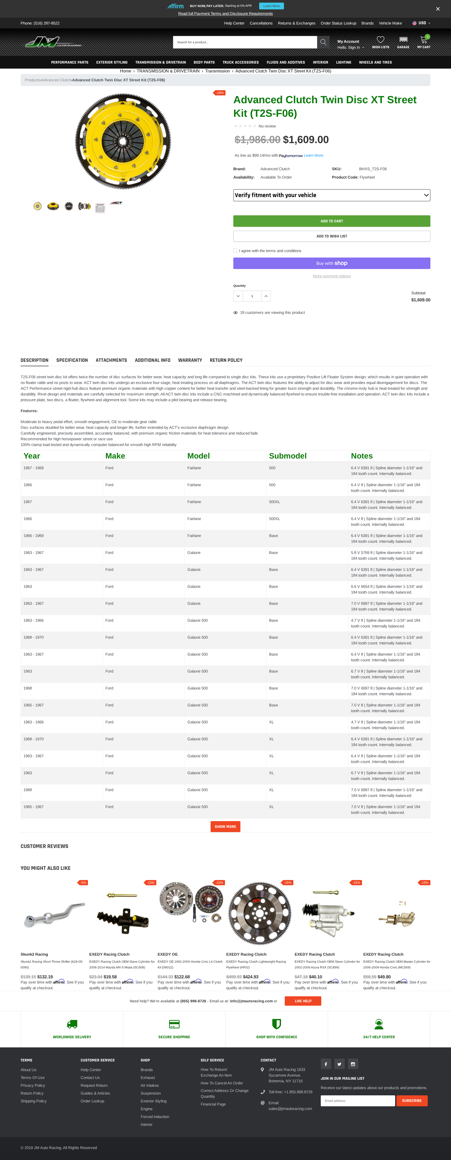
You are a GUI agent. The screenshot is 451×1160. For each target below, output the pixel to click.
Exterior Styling (154, 1101)
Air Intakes (150, 1085)
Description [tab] (35, 360)
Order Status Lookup (338, 23)
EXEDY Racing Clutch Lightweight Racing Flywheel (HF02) (256, 964)
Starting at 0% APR (235, 6)
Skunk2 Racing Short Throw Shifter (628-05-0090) (52, 964)
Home (125, 71)
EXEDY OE (168, 954)
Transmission (217, 71)
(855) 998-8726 (193, 1001)
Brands (367, 23)
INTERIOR (320, 62)
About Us (29, 1069)
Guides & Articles (95, 1093)
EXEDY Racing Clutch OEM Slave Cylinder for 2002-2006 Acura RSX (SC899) (327, 964)
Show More (225, 826)
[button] (403, 42)
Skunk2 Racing (34, 954)
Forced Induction (155, 1116)
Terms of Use (33, 1077)
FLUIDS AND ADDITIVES (286, 62)
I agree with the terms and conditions (269, 250)
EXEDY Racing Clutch (109, 954)
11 (242, 312)
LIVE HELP (303, 1001)
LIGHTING (343, 62)
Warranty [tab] (190, 360)
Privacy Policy (33, 1085)
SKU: (337, 169)
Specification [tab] (72, 360)
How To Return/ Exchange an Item (216, 1072)
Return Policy (32, 1093)
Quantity (239, 286)
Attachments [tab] (111, 360)
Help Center (234, 23)
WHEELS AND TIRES (375, 62)
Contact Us (90, 1077)
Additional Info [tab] (152, 360)
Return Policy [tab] (226, 360)
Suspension (151, 1093)
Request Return (94, 1085)
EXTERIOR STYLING (112, 62)
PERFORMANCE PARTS (69, 62)
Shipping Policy (34, 1101)
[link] (37, 206)
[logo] (53, 42)
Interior (146, 1124)
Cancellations (261, 23)
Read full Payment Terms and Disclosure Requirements (225, 13)
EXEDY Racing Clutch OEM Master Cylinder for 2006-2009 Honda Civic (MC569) (396, 964)
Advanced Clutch (56, 80)
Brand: (239, 169)
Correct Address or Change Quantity (224, 1093)
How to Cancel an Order (222, 1083)
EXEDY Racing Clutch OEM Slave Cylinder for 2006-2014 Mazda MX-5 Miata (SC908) (122, 964)
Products (32, 80)
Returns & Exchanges (297, 23)
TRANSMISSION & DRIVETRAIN (160, 62)
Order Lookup (92, 1101)
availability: (243, 177)
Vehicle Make (390, 23)
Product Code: (345, 177)
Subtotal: (418, 293)
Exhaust (148, 1077)
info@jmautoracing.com (251, 1001)
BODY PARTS (204, 62)
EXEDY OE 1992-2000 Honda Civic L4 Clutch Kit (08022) (190, 964)
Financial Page (213, 1104)
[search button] (323, 42)
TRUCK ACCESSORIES (241, 62)
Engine (146, 1109)
